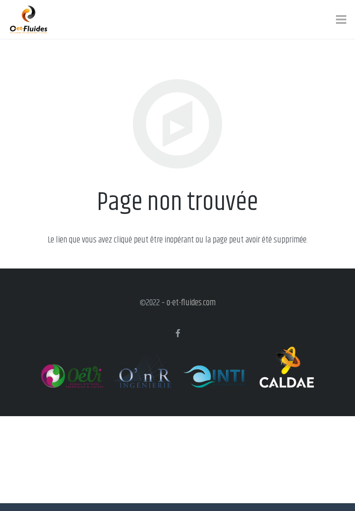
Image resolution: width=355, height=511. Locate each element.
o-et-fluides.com (191, 303)
